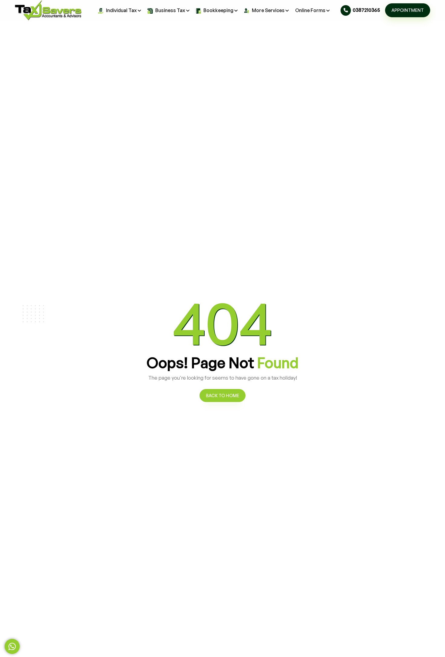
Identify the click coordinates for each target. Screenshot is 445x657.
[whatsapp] (12, 646)
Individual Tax (121, 10)
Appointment (407, 10)
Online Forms (310, 10)
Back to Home (222, 395)
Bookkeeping (218, 10)
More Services (268, 10)
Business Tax (170, 10)
